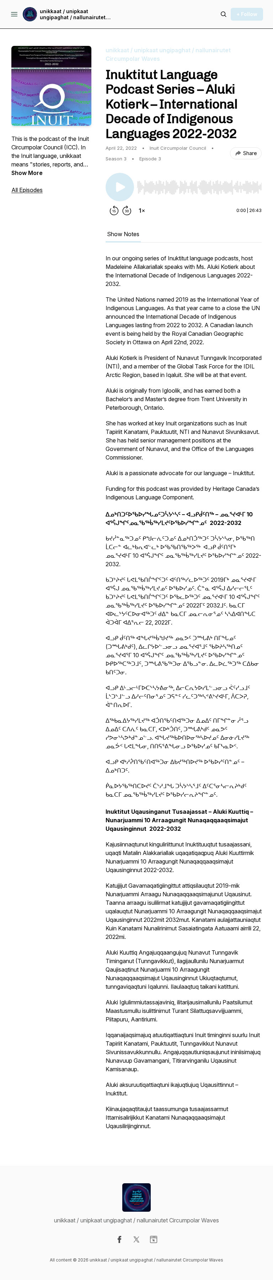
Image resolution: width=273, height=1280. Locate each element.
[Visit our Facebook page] (119, 1239)
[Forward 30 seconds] (127, 211)
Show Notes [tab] (123, 234)
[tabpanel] (184, 695)
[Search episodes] (223, 14)
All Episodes (27, 189)
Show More (27, 172)
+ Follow (246, 14)
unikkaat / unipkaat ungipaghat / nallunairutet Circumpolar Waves (73, 14)
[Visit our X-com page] (136, 1239)
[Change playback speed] (142, 211)
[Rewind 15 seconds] (114, 211)
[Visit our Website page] (153, 1239)
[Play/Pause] (120, 187)
